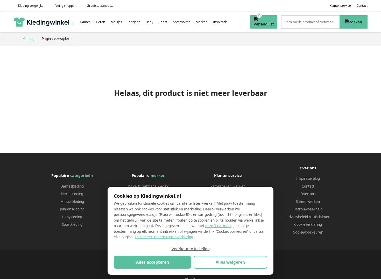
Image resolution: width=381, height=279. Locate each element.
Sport (163, 21)
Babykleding (72, 217)
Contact (362, 6)
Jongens (134, 21)
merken (158, 175)
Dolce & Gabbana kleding (148, 186)
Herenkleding (72, 193)
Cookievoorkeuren (308, 232)
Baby (149, 21)
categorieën (81, 175)
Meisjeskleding (72, 201)
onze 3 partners (218, 225)
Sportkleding (72, 224)
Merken (202, 21)
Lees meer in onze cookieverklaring (164, 237)
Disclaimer (321, 217)
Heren (100, 21)
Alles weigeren (230, 262)
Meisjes (116, 21)
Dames (85, 21)
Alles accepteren (152, 262)
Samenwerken (308, 201)
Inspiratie (220, 21)
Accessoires (181, 21)
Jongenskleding (72, 209)
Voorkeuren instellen (191, 248)
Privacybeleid (297, 217)
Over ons (307, 193)
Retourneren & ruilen (227, 186)
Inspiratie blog (308, 178)
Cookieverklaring (308, 224)
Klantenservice (340, 6)
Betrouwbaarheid (307, 209)
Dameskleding (72, 186)
